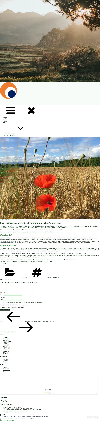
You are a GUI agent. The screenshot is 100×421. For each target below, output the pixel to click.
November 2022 (6, 347)
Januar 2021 (5, 352)
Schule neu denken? (7, 412)
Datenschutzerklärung (10, 134)
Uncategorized (23, 277)
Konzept (5, 237)
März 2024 (5, 339)
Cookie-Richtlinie (31, 418)
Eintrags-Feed (6, 368)
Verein (4, 361)
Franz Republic (6, 265)
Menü (42, 115)
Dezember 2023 (6, 341)
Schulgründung (56, 277)
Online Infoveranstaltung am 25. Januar (11, 410)
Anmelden (5, 367)
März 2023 (5, 345)
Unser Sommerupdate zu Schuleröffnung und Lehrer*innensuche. (17, 408)
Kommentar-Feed (6, 370)
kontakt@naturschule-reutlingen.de (28, 259)
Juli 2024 (5, 337)
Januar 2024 (5, 340)
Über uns (5, 119)
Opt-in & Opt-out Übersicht (11, 135)
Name (1, 294)
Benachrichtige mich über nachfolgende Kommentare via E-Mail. (16, 304)
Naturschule (49, 277)
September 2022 (6, 348)
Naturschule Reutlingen (5, 101)
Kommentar (3, 292)
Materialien (5, 122)
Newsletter (5, 121)
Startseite (5, 117)
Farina (9, 219)
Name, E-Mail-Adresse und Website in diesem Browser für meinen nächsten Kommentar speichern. (23, 302)
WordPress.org (6, 371)
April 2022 (5, 350)
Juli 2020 (5, 353)
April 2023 (5, 343)
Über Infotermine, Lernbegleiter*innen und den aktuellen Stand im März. (18, 409)
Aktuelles (5, 118)
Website (1, 299)
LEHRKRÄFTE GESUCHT (9, 407)
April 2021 (5, 351)
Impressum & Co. (6, 132)
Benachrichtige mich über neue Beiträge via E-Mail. (13, 307)
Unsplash (12, 265)
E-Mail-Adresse (4, 297)
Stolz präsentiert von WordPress (7, 420)
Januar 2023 (5, 346)
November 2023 (6, 342)
